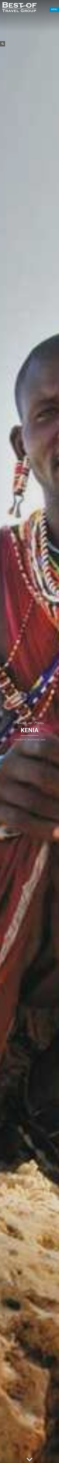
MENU (54, 9)
